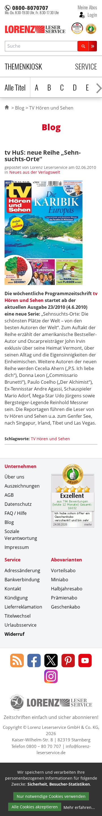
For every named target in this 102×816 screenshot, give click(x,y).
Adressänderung (22, 570)
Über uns (14, 477)
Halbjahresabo (66, 589)
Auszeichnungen (22, 486)
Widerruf (14, 634)
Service (86, 66)
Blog (19, 108)
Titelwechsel (18, 616)
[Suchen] (87, 46)
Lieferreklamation (23, 607)
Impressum (17, 547)
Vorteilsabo (63, 570)
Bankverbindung (22, 579)
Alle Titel (15, 87)
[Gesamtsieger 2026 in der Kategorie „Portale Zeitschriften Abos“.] (77, 28)
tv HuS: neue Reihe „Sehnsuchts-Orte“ (43, 155)
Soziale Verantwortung (21, 534)
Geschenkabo (65, 607)
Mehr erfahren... (79, 807)
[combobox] (41, 46)
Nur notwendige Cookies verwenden (51, 796)
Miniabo (59, 579)
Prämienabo (64, 598)
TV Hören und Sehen (50, 438)
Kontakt (13, 589)
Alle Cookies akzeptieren (35, 806)
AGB (9, 495)
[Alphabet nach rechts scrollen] (99, 87)
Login (91, 14)
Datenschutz (18, 504)
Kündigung (16, 598)
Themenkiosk (23, 66)
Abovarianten (66, 560)
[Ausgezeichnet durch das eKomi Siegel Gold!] (91, 29)
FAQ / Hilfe (16, 513)
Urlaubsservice (21, 625)
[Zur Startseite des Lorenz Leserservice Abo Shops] (37, 29)
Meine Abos (87, 7)
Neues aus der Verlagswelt (34, 172)
